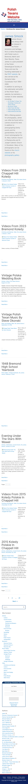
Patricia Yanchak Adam (8, 717)
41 (19, 598)
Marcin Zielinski (6, 772)
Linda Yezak (5, 770)
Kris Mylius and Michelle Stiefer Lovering (12, 736)
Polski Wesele (7, 675)
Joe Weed (4, 767)
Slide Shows (7, 677)
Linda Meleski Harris (7, 729)
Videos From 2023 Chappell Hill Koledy (14, 173)
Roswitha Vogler (6, 765)
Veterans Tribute (8, 652)
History (5, 634)
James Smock (5, 756)
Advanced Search (13, 702)
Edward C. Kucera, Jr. (7, 735)
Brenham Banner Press (8, 745)
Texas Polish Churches (9, 650)
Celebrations (9, 444)
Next (15, 601)
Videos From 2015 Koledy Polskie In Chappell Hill (14, 497)
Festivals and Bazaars (10, 623)
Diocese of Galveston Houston (9, 715)
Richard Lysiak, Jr (6, 738)
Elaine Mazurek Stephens (8, 758)
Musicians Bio (7, 646)
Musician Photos (8, 643)
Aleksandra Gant (6, 724)
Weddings (7, 659)
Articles (3, 281)
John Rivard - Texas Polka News (10, 762)
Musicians (4, 641)
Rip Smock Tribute (12, 106)
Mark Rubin (5, 751)
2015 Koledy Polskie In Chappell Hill (10, 545)
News (5, 636)
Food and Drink (7, 628)
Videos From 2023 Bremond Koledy (14, 227)
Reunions (7, 626)
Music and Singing (6, 323)
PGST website (12, 74)
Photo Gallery (5, 372)
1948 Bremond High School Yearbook (11, 367)
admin (3, 713)
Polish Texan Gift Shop (13, 108)
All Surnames (14, 704)
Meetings (7, 625)
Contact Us (10, 778)
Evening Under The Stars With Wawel (11, 439)
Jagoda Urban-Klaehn (7, 763)
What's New (14, 705)
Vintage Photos (7, 654)
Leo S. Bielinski (6, 722)
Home (3, 29)
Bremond (7, 656)
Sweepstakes (7, 639)
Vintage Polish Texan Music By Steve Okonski (12, 317)
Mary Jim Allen (5, 720)
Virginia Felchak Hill (7, 731)
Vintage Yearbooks (13, 372)
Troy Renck (5, 749)
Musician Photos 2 (8, 645)
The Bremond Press (7, 747)
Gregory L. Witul (6, 769)
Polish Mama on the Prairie (9, 744)
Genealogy (6, 632)
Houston (7, 657)
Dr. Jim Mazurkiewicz (7, 742)
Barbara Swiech (6, 760)
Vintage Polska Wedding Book (11, 277)
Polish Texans (7, 637)
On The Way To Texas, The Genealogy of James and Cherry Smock (14, 103)
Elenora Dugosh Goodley (8, 726)
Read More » (5, 212)
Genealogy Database (19, 778)
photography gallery (12, 155)
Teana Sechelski (6, 754)
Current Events (16, 444)
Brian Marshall (5, 740)
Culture (8, 281)
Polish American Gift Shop (14, 111)
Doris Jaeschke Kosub (7, 733)
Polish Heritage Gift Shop (14, 109)
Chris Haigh (5, 727)
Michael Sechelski (6, 753)
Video (15, 179)
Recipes (7, 630)
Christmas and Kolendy (7, 179)
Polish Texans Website (13, 13)
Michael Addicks (6, 718)
